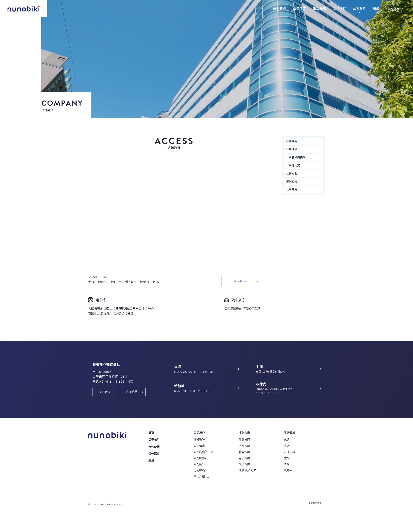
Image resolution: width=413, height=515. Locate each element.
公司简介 (199, 464)
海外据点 (154, 454)
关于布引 (154, 440)
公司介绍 (291, 189)
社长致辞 (291, 141)
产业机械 (289, 452)
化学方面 (244, 452)
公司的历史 (293, 165)
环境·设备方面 (247, 470)
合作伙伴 (154, 447)
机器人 (288, 470)
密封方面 (244, 446)
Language (393, 8)
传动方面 (244, 440)
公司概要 (291, 173)
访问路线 (291, 181)
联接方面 (244, 464)
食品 (287, 458)
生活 (287, 446)
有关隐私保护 (315, 503)
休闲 (287, 440)
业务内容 (244, 433)
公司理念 (291, 149)
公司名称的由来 (296, 157)
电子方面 (244, 458)
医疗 (287, 464)
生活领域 (289, 433)
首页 (151, 433)
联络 (151, 461)
